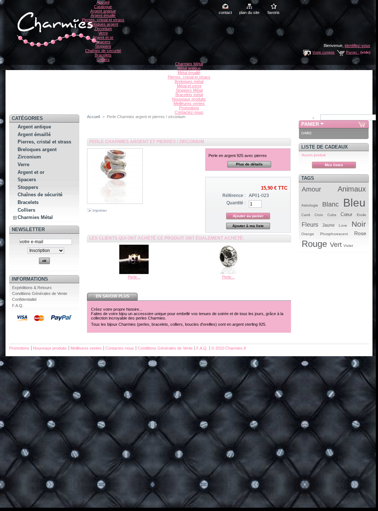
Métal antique (189, 68)
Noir (359, 224)
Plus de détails (249, 164)
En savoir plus (112, 296)
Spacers (102, 42)
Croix (319, 215)
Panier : (352, 52)
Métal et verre (189, 86)
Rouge (314, 244)
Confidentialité (24, 299)
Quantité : (236, 202)
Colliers (103, 59)
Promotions (189, 108)
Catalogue (103, 6)
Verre (103, 33)
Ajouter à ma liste (248, 226)
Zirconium (103, 28)
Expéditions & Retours (32, 287)
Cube (332, 215)
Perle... (134, 277)
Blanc (330, 204)
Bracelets (103, 55)
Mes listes (334, 165)
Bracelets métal (189, 94)
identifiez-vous (357, 45)
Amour (311, 189)
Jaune (328, 225)
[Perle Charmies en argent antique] (228, 272)
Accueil (103, 2)
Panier (310, 124)
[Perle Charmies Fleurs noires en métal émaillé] (134, 272)
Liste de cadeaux (324, 147)
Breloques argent (103, 24)
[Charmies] (57, 46)
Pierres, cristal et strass (103, 20)
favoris (274, 12)
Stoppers (103, 46)
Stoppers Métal (189, 90)
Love (343, 225)
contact (225, 12)
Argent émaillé (103, 15)
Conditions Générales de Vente (39, 293)
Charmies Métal (189, 64)
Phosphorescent (334, 234)
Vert (336, 244)
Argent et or (102, 37)
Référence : (234, 195)
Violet (348, 246)
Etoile (361, 215)
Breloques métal (189, 81)
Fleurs (310, 225)
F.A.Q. (17, 305)
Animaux (352, 189)
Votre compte (323, 52)
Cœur (346, 214)
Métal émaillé (189, 72)
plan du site (249, 12)
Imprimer (99, 210)
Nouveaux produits (189, 99)
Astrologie (309, 205)
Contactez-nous (189, 112)
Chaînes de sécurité (103, 50)
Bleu (354, 203)
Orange (307, 234)
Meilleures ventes (189, 103)
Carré (305, 215)
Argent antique (103, 11)
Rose (360, 233)
